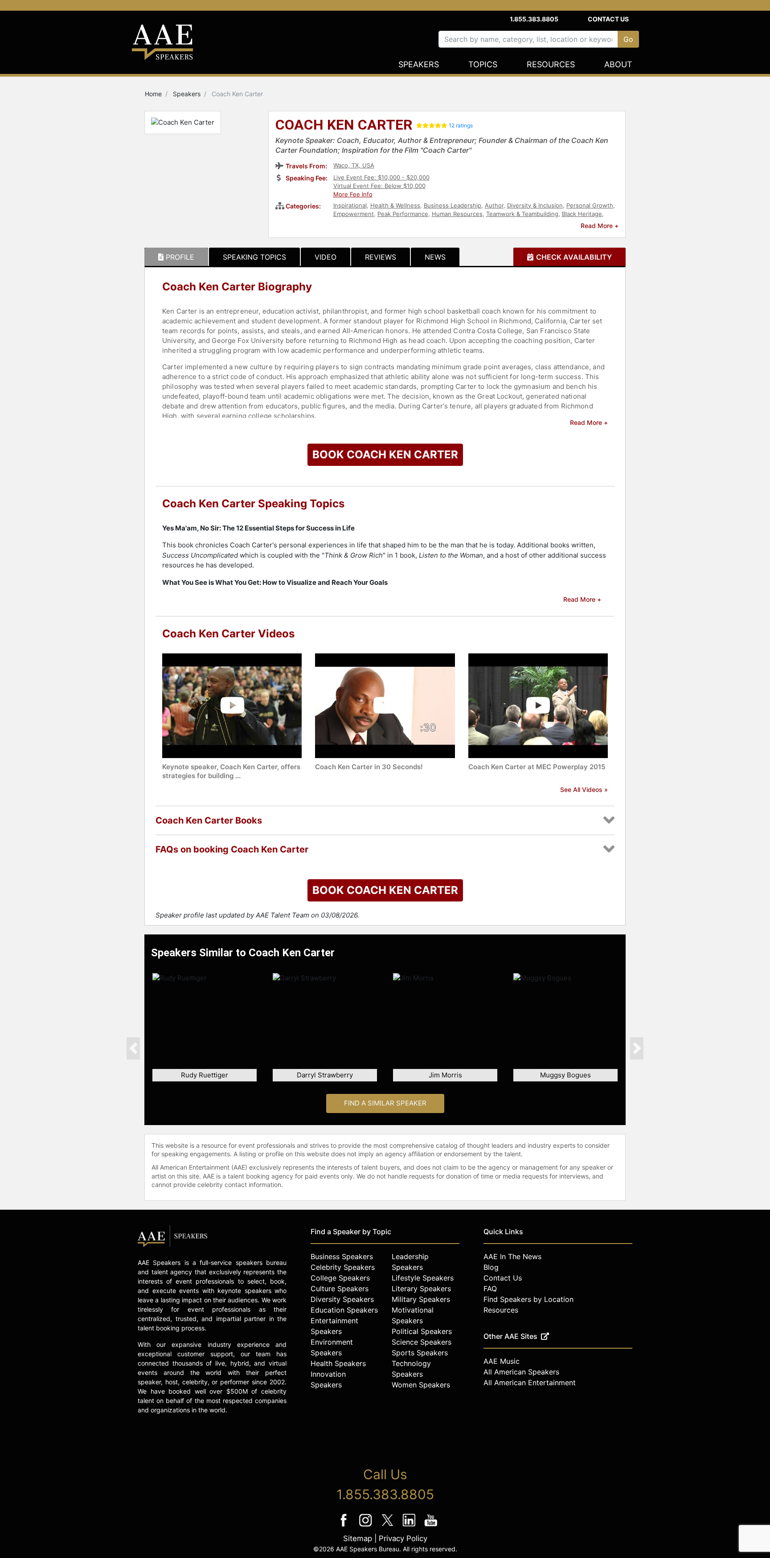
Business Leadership (452, 205)
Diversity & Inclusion (535, 205)
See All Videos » (584, 789)
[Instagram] (366, 1526)
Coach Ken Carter (344, 125)
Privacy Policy (403, 1538)
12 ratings (461, 125)
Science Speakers (421, 1342)
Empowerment (353, 213)
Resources (551, 64)
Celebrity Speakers (343, 1267)
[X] (388, 1526)
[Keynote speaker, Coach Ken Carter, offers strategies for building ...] (232, 705)
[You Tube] (431, 1526)
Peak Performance (402, 213)
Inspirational (350, 205)
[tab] (176, 257)
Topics (482, 64)
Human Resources (457, 213)
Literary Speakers (421, 1288)
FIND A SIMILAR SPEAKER (385, 1103)
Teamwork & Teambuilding (522, 213)
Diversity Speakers (342, 1299)
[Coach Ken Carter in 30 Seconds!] (385, 705)
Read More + (599, 225)
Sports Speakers (420, 1352)
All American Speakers (521, 1371)
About (618, 64)
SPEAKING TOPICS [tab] (254, 257)
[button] (133, 1048)
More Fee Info (353, 194)
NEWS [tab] (435, 257)
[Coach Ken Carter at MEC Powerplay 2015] (538, 705)
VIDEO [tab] (325, 257)
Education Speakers (344, 1309)
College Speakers (340, 1277)
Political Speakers (422, 1331)
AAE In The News (512, 1256)
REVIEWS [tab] (380, 257)
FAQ (490, 1288)
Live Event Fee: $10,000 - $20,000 (381, 177)
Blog (491, 1267)
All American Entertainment (529, 1382)
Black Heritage (582, 213)
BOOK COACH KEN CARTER (385, 454)
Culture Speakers (340, 1288)
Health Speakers (338, 1363)
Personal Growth (589, 205)
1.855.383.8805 (534, 19)
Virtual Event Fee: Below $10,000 (379, 185)
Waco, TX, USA (353, 165)
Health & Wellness (395, 205)
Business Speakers (342, 1256)
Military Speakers (421, 1299)
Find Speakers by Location (528, 1299)
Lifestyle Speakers (423, 1277)
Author (494, 205)
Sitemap (357, 1538)
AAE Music (501, 1361)
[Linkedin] (410, 1526)
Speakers (418, 64)
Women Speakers (421, 1384)
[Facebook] (345, 1526)
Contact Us (608, 19)
